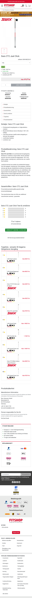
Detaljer (6, 104)
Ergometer (19, 558)
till (5, 527)
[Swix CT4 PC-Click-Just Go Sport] (18, 280)
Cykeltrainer (20, 574)
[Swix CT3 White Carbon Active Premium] (18, 357)
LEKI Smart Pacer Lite (13, 348)
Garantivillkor (7, 110)
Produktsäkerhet (8, 119)
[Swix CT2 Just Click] (18, 307)
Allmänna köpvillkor (6, 540)
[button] (4, 51)
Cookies (4, 543)
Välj (3, 63)
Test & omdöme (8, 113)
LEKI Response (11, 298)
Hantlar (19, 568)
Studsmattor (20, 563)
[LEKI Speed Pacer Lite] (18, 371)
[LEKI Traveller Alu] (18, 332)
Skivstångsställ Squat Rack (22, 577)
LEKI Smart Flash (11, 323)
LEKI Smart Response (12, 271)
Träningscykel (6, 568)
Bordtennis (5, 566)
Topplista (6, 116)
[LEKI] (11, 261)
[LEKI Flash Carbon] (18, 255)
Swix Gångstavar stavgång (8, 10)
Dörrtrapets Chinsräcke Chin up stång (22, 584)
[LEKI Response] (18, 294)
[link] (9, 448)
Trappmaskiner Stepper (8, 577)
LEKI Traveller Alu (11, 336)
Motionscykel (6, 574)
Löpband (5, 560)
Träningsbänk (20, 566)
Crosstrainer (5, 558)
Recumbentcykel (21, 571)
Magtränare (20, 581)
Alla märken (5, 593)
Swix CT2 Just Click (12, 311)
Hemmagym (5, 563)
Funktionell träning (7, 581)
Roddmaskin (20, 560)
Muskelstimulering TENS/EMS (7, 589)
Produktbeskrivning (9, 107)
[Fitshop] (9, 5)
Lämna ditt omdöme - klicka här (16, 230)
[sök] (26, 5)
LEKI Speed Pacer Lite (13, 375)
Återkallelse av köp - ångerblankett (6, 549)
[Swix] (6, 19)
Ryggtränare (5, 583)
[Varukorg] (30, 6)
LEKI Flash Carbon (12, 259)
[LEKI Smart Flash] (18, 319)
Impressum (19, 543)
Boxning (4, 571)
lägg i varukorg (21, 85)
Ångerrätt (19, 546)
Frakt (3, 546)
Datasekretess (20, 540)
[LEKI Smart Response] (18, 267)
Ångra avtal (16, 532)
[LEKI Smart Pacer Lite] (18, 344)
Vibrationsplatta (21, 588)
